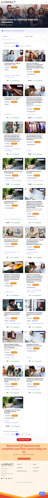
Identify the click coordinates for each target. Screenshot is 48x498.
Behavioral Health (41, 51)
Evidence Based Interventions (10, 252)
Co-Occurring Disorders (9, 77)
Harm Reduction (8, 114)
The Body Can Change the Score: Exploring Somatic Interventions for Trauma (35, 380)
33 (29, 45)
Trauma (28, 114)
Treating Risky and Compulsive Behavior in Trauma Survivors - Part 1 (34, 314)
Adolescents (7, 148)
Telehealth (7, 357)
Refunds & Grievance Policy (6, 473)
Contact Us (3, 475)
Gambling (29, 150)
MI (19, 252)
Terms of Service (4, 468)
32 (26, 45)
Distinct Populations (9, 150)
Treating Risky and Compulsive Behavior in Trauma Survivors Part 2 (12, 314)
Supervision (7, 389)
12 (12, 45)
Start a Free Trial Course (24, 458)
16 (21, 45)
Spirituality (29, 357)
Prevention (7, 180)
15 (19, 45)
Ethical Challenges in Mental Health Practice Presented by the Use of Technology (13, 346)
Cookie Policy (4, 471)
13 (14, 45)
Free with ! (14, 80)
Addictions (20, 51)
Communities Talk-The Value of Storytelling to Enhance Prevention (12, 411)
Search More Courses (24, 439)
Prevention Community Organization (11, 422)
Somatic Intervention (16, 75)
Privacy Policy (4, 470)
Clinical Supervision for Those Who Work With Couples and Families (12, 380)
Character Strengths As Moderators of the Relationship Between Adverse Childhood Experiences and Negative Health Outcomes (35, 66)
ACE (28, 77)
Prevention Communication (17, 180)
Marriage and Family (15, 389)
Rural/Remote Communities (32, 219)
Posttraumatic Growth (9, 291)
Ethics (13, 357)
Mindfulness (7, 75)
